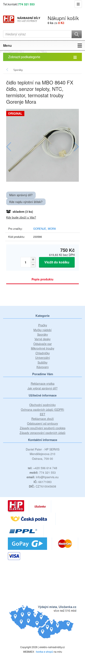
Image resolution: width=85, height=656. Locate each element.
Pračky (42, 325)
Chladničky (42, 353)
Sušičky (42, 362)
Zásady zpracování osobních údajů (42, 433)
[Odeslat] (77, 34)
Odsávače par (42, 344)
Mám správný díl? (21, 195)
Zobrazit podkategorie (24, 56)
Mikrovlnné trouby (42, 348)
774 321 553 (26, 4)
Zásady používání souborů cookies (42, 428)
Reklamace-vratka (42, 383)
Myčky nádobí (42, 330)
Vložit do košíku (56, 262)
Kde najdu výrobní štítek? (25, 202)
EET (42, 414)
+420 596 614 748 (42, 468)
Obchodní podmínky (42, 405)
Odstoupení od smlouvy (42, 423)
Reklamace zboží (42, 419)
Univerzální (42, 358)
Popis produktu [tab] (42, 279)
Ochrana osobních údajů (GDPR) (42, 409)
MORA (52, 229)
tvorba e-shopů (44, 651)
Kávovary (43, 367)
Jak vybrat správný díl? (42, 388)
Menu (7, 45)
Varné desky (42, 339)
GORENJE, (40, 229)
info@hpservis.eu (43, 477)
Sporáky (42, 334)
